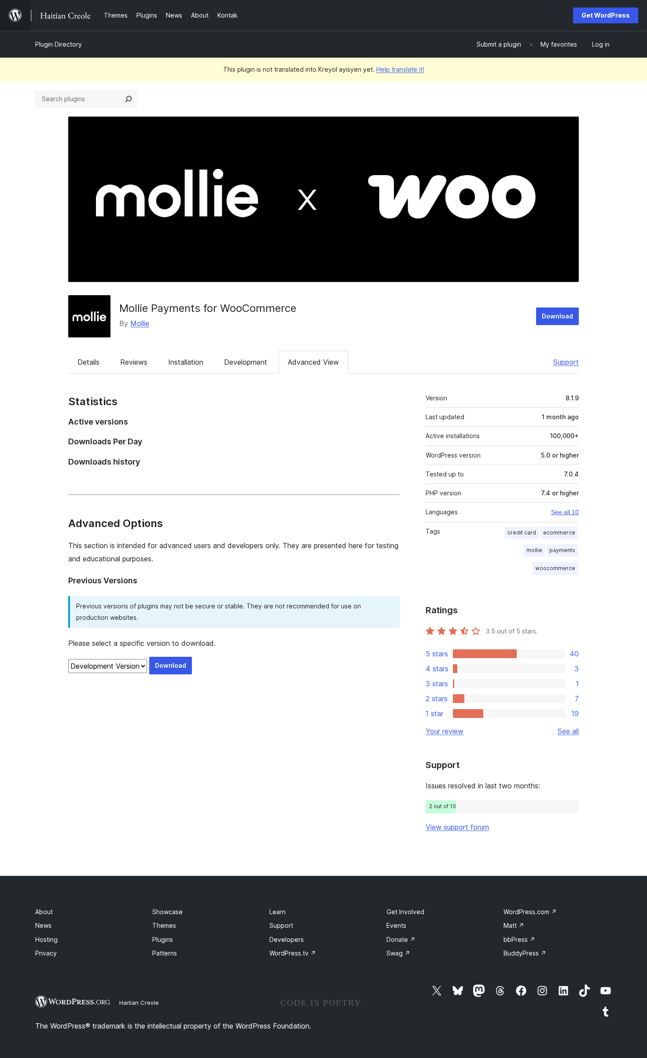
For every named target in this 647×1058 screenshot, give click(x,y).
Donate (400, 939)
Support (566, 362)
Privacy (46, 953)
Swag (398, 953)
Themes (164, 925)
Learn (277, 911)
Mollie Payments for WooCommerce (207, 308)
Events (396, 925)
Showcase (167, 911)
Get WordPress (605, 15)
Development (245, 362)
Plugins (162, 939)
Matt (514, 925)
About (44, 911)
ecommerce (559, 532)
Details (88, 362)
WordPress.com (530, 911)
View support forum (457, 827)
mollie (534, 550)
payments (562, 550)
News (43, 925)
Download (557, 316)
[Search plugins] (128, 99)
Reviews (133, 362)
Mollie (139, 323)
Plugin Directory (58, 44)
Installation (185, 362)
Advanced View (313, 362)
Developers (286, 939)
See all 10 (565, 512)
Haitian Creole (139, 1002)
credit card (521, 532)
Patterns (164, 953)
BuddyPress (525, 953)
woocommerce (555, 568)
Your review (444, 731)
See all (568, 731)
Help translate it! (400, 69)
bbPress (519, 939)
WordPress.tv (292, 953)
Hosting (46, 939)
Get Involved (405, 911)
